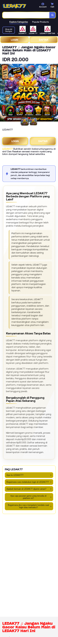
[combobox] (25, 15)
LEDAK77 (7, 149)
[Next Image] (55, 93)
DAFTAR (43, 39)
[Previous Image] (2, 93)
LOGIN (14, 39)
